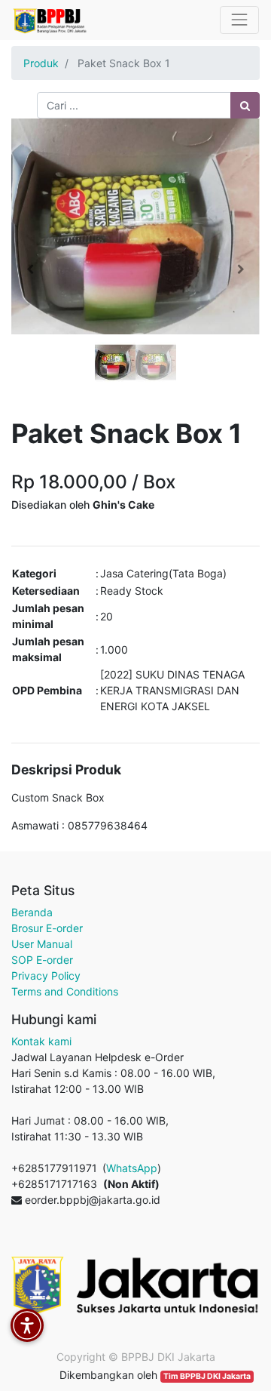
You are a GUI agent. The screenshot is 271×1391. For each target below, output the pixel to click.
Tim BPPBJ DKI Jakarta (207, 1376)
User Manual (41, 943)
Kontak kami (41, 1041)
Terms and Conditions (64, 991)
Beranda (32, 912)
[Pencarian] (245, 105)
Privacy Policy (46, 975)
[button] (30, 269)
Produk (41, 63)
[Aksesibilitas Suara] (27, 1325)
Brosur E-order (47, 928)
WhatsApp (131, 1168)
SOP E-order (42, 959)
